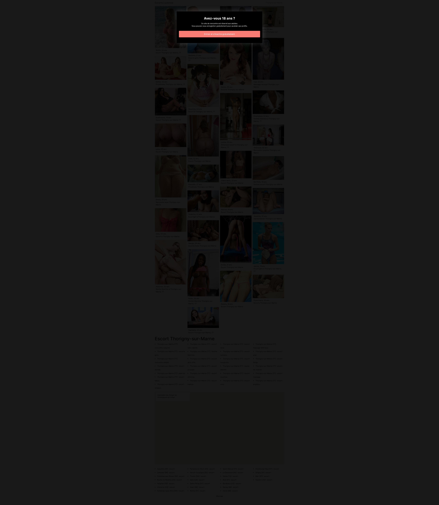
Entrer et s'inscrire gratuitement (219, 34)
